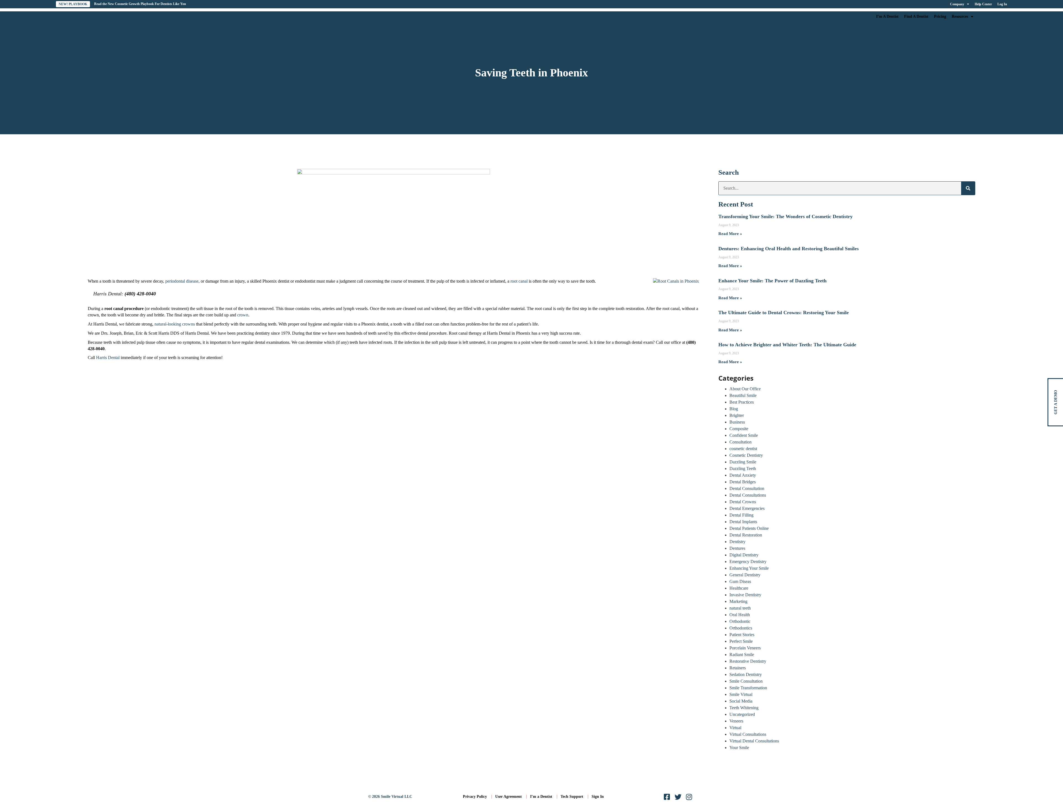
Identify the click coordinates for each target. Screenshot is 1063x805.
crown (242, 315)
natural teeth (740, 608)
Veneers (736, 721)
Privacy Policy (475, 796)
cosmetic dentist (743, 448)
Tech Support (572, 796)
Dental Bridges (742, 481)
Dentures (737, 548)
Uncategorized (742, 714)
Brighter (736, 415)
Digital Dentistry (743, 555)
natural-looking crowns (174, 324)
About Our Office (745, 388)
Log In (1002, 4)
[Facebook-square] (667, 796)
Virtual (735, 727)
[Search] (968, 188)
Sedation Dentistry (745, 674)
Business (737, 422)
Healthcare (738, 588)
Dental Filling (741, 515)
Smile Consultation (746, 681)
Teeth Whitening (743, 707)
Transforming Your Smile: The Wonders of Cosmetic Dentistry (785, 216)
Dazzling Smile (742, 462)
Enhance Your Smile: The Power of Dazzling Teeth (772, 280)
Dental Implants (743, 521)
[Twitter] (678, 796)
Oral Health (739, 614)
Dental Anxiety (742, 475)
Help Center (983, 4)
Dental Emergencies (747, 508)
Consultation (740, 442)
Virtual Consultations (747, 734)
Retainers (737, 667)
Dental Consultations (747, 495)
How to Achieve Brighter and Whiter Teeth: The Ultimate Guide (787, 344)
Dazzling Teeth (742, 468)
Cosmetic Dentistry (746, 455)
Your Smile (739, 747)
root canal (519, 281)
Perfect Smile (741, 641)
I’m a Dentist (541, 796)
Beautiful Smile (743, 395)
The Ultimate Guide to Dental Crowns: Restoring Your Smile (783, 312)
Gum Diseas (740, 581)
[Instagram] (689, 796)
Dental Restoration (745, 535)
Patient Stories (741, 634)
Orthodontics (740, 628)
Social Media (740, 701)
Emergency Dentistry (748, 561)
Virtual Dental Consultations (754, 741)
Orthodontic (739, 621)
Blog (733, 408)
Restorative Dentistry (747, 661)
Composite (738, 428)
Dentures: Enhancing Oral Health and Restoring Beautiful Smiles (788, 248)
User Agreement (508, 796)
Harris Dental (108, 357)
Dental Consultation (746, 488)
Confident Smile (743, 435)
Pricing (940, 16)
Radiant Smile (741, 654)
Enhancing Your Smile (749, 568)
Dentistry (737, 541)
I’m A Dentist (887, 16)
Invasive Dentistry (745, 594)
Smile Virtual (740, 694)
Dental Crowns (742, 501)
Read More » (730, 233)
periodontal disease (181, 281)
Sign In (598, 796)
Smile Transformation (748, 687)
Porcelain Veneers (745, 648)
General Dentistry (744, 574)
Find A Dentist (916, 16)
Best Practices (741, 402)
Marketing (738, 601)
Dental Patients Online (749, 528)
